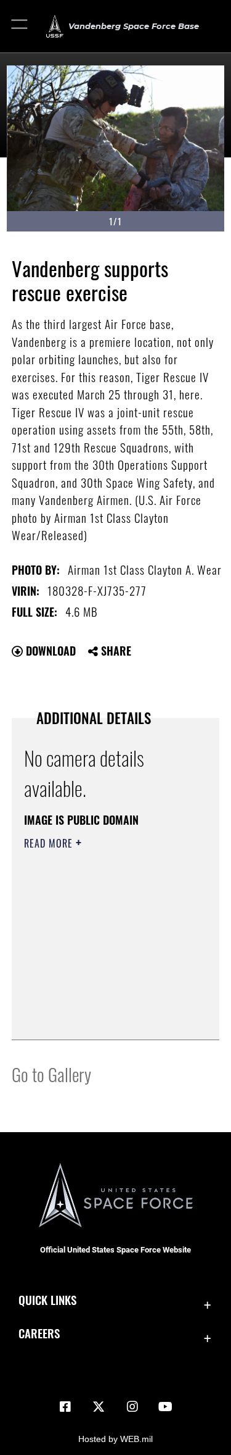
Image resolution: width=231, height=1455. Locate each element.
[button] (20, 26)
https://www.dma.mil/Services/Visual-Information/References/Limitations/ (99, 999)
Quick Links (47, 1300)
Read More (50, 843)
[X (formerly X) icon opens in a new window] (98, 1407)
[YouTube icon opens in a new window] (165, 1407)
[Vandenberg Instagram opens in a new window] (132, 1407)
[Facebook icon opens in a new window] (65, 1407)
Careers (39, 1333)
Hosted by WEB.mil (115, 1439)
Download (49, 651)
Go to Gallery (51, 1074)
